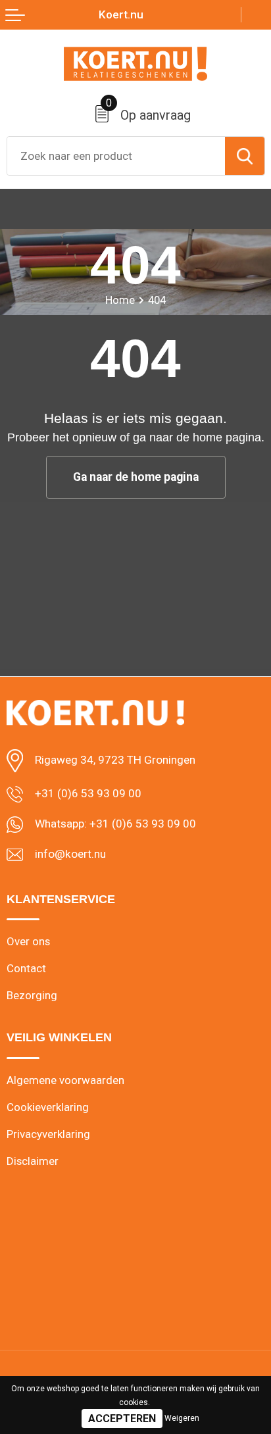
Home (120, 300)
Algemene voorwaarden (65, 1080)
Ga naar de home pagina (136, 476)
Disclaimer (33, 1161)
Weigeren (181, 1418)
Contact (26, 968)
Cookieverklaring (48, 1107)
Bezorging (32, 995)
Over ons (28, 941)
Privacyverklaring (48, 1134)
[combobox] (116, 156)
